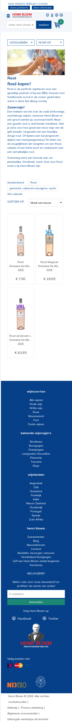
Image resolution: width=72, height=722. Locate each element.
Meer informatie (43, 7)
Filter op (45, 42)
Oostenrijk (36, 507)
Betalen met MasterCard (19, 665)
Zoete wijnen (36, 424)
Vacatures (36, 565)
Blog (36, 541)
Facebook (24, 618)
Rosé (36, 412)
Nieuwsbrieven (36, 545)
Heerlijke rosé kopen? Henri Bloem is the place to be (22, 15)
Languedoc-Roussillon (36, 453)
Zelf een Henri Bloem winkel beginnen (36, 561)
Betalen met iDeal (10, 665)
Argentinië (36, 483)
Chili (36, 487)
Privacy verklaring (32, 707)
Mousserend (36, 416)
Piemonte (36, 457)
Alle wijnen (36, 400)
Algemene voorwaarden (22, 713)
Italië (36, 499)
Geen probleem (19, 7)
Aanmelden (36, 602)
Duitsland (36, 491)
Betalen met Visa (28, 665)
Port (36, 420)
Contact (36, 549)
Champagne (36, 449)
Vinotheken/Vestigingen (36, 557)
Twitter (53, 618)
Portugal (36, 511)
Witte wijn (36, 408)
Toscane (36, 461)
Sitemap (12, 707)
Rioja (36, 465)
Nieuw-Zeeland (36, 503)
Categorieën (18, 42)
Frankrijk (36, 495)
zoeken (44, 25)
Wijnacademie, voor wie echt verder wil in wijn (41, 682)
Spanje (36, 515)
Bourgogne (36, 445)
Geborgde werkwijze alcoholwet (27, 719)
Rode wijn (36, 404)
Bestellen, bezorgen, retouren (36, 553)
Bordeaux (36, 441)
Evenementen (36, 537)
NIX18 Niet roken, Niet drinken (16, 685)
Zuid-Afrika (36, 519)
